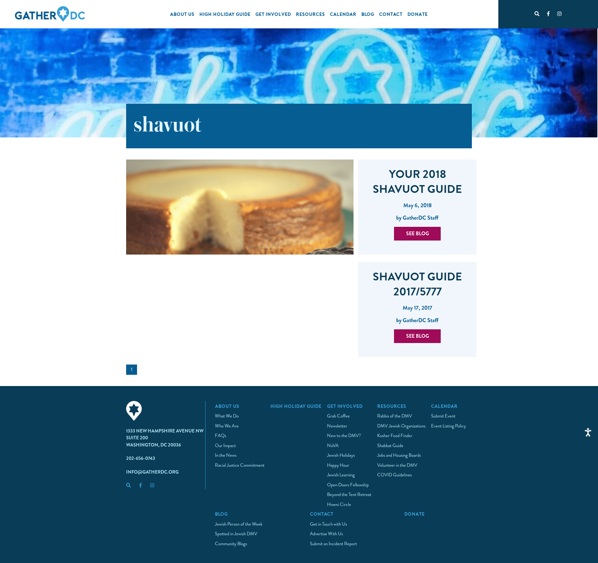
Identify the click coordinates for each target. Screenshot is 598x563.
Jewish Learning (341, 474)
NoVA (333, 445)
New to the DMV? (344, 435)
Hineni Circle (339, 504)
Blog (367, 14)
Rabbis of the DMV (394, 416)
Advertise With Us (326, 533)
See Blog (417, 233)
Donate (417, 14)
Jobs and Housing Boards (399, 455)
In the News (225, 455)
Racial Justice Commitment (239, 465)
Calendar (343, 14)
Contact (390, 14)
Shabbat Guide (390, 445)
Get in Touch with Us (328, 524)
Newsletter (337, 425)
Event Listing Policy (448, 425)
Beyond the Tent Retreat (349, 494)
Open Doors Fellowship (348, 484)
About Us (182, 14)
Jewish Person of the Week (239, 524)
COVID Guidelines (394, 474)
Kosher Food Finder (394, 435)
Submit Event (443, 416)
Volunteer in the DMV (397, 465)
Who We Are (227, 425)
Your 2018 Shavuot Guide (417, 181)
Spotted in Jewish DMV (236, 533)
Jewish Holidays (341, 455)
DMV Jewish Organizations (401, 425)
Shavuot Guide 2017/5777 (417, 284)
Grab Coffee (338, 416)
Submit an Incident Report (333, 543)
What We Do (227, 416)
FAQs (220, 435)
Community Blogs (231, 543)
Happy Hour (338, 465)
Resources (310, 14)
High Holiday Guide (224, 14)
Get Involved (273, 14)
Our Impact (225, 445)
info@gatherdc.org (152, 472)
